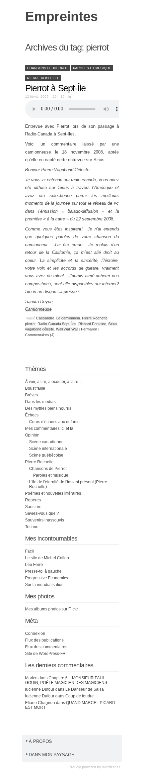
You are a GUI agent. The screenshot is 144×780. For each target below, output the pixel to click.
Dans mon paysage (51, 754)
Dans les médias (40, 401)
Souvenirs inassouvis (44, 520)
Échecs (32, 415)
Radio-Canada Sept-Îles (57, 324)
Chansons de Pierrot (47, 68)
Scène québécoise (46, 455)
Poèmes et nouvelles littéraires (53, 493)
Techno (32, 526)
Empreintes (61, 16)
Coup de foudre (79, 696)
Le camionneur (68, 318)
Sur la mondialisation (44, 584)
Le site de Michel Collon (47, 558)
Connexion (35, 633)
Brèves (31, 395)
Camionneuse (38, 309)
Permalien (89, 329)
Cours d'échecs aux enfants (54, 421)
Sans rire (33, 506)
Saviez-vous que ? (42, 513)
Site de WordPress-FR (45, 653)
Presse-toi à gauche (43, 571)
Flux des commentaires (46, 647)
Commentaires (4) (40, 335)
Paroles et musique (92, 68)
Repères (33, 500)
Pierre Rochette (43, 78)
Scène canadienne (46, 442)
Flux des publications (44, 640)
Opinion (32, 435)
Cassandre (45, 318)
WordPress (111, 767)
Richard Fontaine (92, 324)
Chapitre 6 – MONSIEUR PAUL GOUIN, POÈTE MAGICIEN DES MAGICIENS (66, 680)
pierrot (30, 324)
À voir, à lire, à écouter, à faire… (53, 381)
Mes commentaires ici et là (49, 428)
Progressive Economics (46, 578)
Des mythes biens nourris (48, 408)
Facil (29, 551)
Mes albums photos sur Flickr (51, 609)
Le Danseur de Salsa (84, 689)
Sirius (112, 324)
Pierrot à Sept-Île (55, 88)
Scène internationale (48, 448)
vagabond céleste (39, 329)
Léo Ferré (34, 564)
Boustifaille (35, 388)
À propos (40, 741)
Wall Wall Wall (67, 329)
